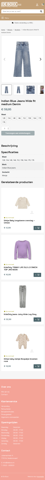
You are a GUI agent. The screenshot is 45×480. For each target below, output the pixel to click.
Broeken (17, 30)
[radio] (4, 118)
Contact (4, 394)
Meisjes (9, 30)
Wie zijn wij (5, 392)
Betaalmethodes (7, 412)
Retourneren (6, 409)
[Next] (40, 59)
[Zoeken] (41, 11)
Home (3, 30)
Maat (3, 114)
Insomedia (40, 476)
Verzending (5, 406)
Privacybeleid (6, 414)
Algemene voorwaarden (10, 417)
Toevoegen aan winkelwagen (17, 133)
